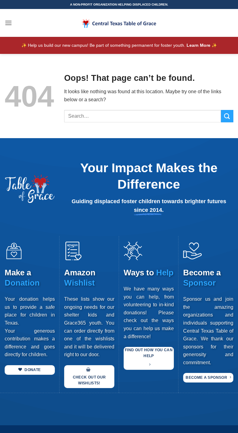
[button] (8, 22)
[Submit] (227, 116)
